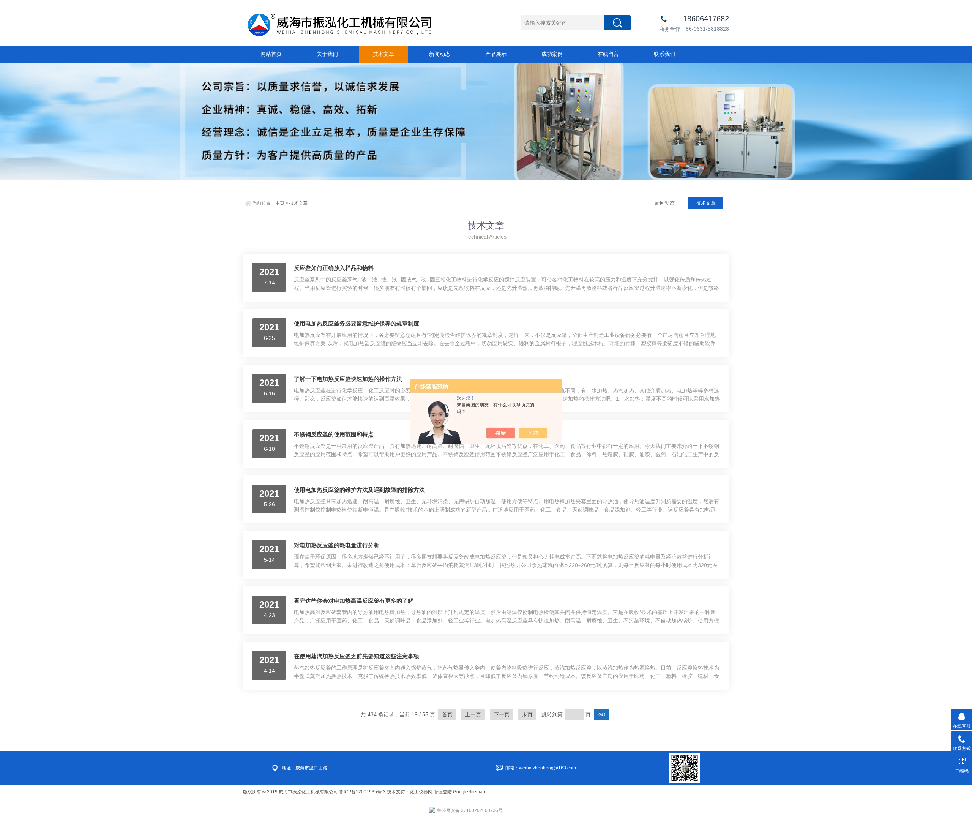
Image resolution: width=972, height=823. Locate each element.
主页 (279, 203)
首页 (447, 714)
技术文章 (383, 54)
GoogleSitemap (469, 792)
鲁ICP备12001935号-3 (363, 792)
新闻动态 (439, 54)
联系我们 (664, 54)
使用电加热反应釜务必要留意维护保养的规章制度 (356, 323)
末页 (527, 714)
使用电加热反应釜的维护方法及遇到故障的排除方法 (359, 490)
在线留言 (608, 54)
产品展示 (496, 54)
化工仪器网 (421, 792)
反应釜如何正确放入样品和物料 (334, 268)
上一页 (473, 714)
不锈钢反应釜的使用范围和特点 (334, 434)
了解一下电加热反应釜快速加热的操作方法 (348, 379)
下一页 (502, 714)
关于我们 (327, 54)
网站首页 (271, 54)
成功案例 (552, 54)
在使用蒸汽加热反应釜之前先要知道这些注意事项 (356, 656)
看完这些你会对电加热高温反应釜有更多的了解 (353, 600)
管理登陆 (443, 792)
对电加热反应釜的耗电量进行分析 (336, 545)
